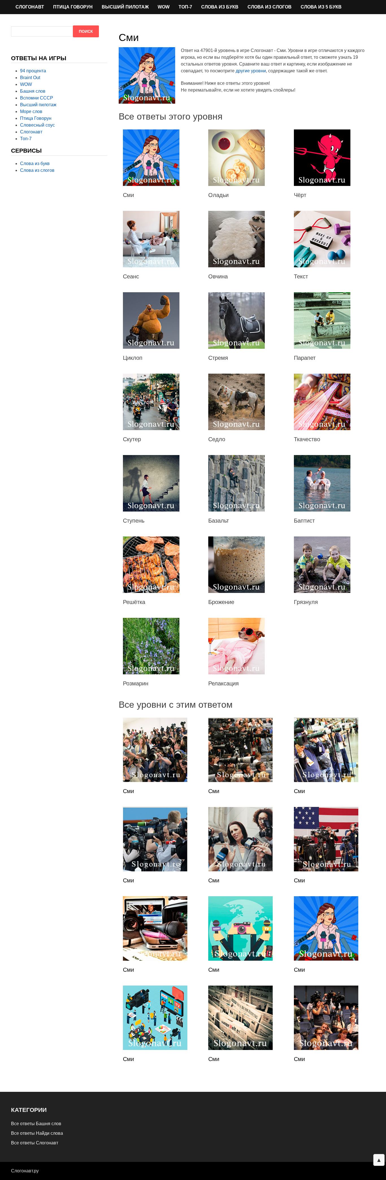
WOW (164, 7)
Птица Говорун (73, 7)
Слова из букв (219, 7)
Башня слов (32, 91)
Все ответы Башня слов (36, 1123)
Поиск (86, 31)
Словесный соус (37, 125)
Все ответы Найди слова (37, 1133)
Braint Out (30, 77)
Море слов (31, 111)
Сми (128, 791)
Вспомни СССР (36, 98)
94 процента (33, 70)
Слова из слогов (270, 7)
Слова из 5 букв (321, 7)
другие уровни (251, 70)
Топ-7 (185, 7)
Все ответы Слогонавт (34, 1142)
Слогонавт (30, 7)
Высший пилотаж (125, 7)
